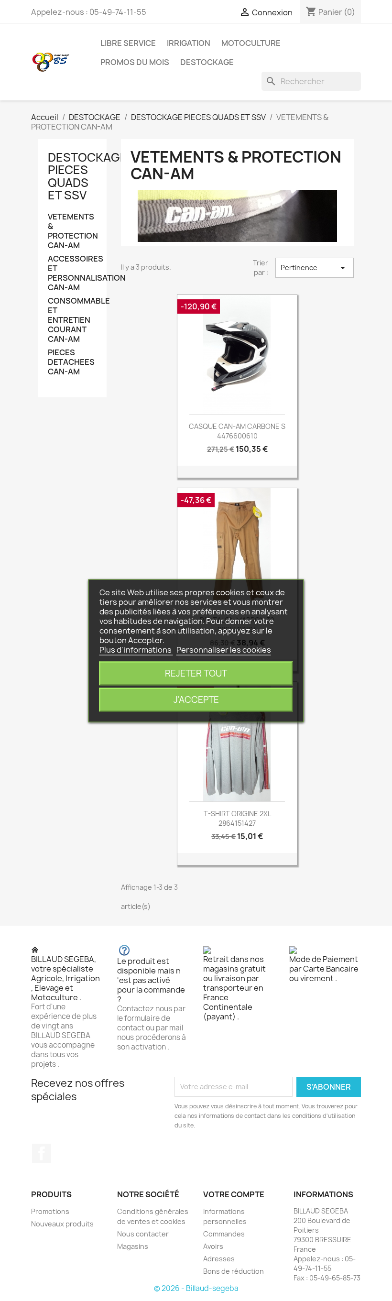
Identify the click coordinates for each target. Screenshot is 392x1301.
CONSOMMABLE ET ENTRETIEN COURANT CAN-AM (72, 320)
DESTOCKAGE (207, 62)
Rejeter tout (196, 673)
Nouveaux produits (62, 1223)
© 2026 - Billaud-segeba (196, 1288)
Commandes (224, 1233)
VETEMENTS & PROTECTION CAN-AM (72, 231)
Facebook (41, 1153)
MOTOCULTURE (251, 43)
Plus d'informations (136, 649)
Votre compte (233, 1194)
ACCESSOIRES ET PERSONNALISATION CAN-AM (72, 273)
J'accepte (196, 699)
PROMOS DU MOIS (134, 62)
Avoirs (213, 1246)
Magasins (132, 1246)
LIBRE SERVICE (128, 43)
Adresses (219, 1258)
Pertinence (314, 267)
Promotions (50, 1211)
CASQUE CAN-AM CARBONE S (237, 426)
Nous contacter (143, 1233)
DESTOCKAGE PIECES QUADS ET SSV (87, 176)
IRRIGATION (188, 43)
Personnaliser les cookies (223, 649)
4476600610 (237, 435)
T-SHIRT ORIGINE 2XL (237, 813)
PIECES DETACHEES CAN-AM (71, 362)
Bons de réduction (233, 1271)
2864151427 (237, 823)
